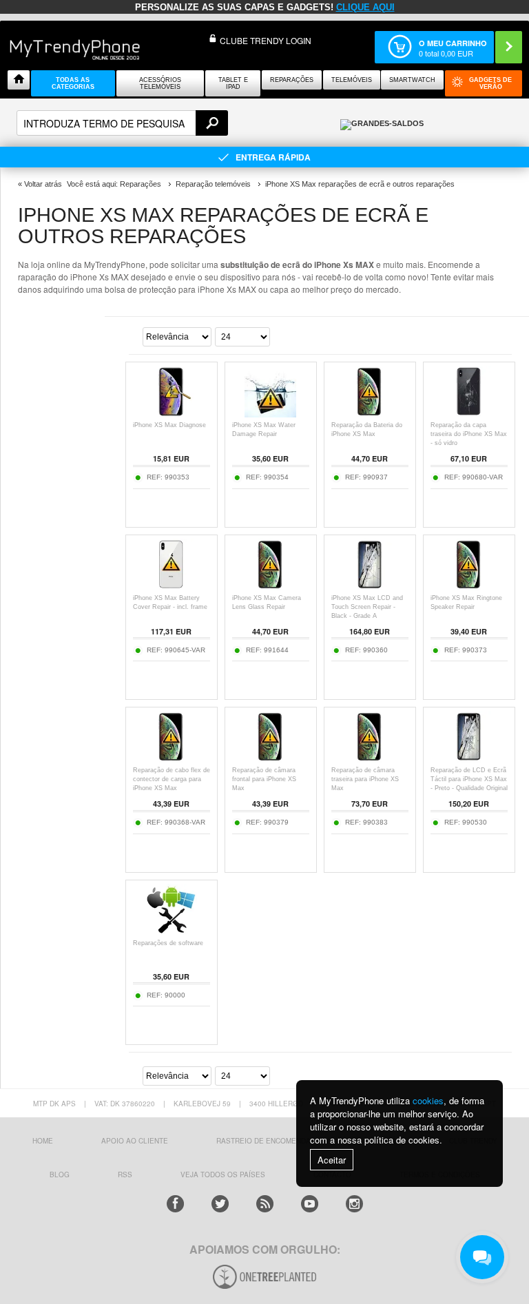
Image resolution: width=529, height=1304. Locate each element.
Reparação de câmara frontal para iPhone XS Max (264, 779)
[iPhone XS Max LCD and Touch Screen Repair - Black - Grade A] (369, 586)
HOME (42, 1141)
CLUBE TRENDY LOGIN (265, 40)
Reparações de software (168, 943)
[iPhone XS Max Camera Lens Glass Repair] (270, 586)
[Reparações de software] (171, 931)
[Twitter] (220, 1203)
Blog (60, 1174)
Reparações (291, 79)
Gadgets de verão (490, 83)
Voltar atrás (43, 184)
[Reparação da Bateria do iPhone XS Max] (369, 413)
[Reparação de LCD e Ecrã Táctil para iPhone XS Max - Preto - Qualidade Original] (469, 758)
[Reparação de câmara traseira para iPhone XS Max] (369, 758)
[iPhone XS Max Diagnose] (171, 413)
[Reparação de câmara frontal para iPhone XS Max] (270, 758)
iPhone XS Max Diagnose (169, 425)
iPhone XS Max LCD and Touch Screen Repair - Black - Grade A (367, 606)
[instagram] (354, 1203)
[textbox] (122, 123)
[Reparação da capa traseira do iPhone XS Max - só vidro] (469, 413)
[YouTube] (309, 1203)
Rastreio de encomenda (263, 1141)
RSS (125, 1174)
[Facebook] (175, 1203)
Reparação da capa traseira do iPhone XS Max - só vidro (469, 434)
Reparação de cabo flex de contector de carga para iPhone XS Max (171, 779)
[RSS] (264, 1203)
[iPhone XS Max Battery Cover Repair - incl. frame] (171, 586)
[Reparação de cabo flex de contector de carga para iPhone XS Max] (171, 758)
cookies (428, 1100)
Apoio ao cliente (134, 1141)
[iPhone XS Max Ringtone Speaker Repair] (469, 586)
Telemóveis (351, 79)
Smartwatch (412, 79)
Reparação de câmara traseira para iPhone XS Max (365, 779)
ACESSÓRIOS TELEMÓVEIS (160, 83)
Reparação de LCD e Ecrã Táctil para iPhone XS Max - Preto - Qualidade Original (469, 779)
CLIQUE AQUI (365, 7)
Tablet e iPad (233, 83)
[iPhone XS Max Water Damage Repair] (270, 413)
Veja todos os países (222, 1174)
